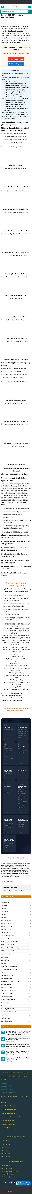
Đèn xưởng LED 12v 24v (7, 1009)
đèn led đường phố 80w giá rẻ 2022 (14, 91)
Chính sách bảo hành (8, 1168)
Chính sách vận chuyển (8, 1177)
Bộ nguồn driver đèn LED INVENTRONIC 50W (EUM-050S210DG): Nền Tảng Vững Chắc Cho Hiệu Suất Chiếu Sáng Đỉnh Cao (18, 1033)
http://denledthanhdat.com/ (9, 1109)
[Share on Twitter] (14, 858)
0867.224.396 (6, 1147)
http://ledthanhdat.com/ (8, 1113)
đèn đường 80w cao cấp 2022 (13, 93)
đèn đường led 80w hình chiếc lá (13, 100)
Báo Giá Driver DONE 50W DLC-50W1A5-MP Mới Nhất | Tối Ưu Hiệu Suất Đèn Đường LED (18, 1045)
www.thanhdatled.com (14, 693)
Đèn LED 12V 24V (6, 932)
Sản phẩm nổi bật (9, 118)
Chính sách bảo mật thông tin (10, 1171)
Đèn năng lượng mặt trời (9, 1092)
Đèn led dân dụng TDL (7, 939)
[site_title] (16, 1192)
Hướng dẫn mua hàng (8, 1174)
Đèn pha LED (5, 1083)
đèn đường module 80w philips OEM (14, 102)
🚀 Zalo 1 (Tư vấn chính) (16, 59)
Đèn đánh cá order (6, 920)
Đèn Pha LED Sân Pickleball (8, 990)
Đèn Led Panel (5, 960)
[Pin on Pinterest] (20, 858)
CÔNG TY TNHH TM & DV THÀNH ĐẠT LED (14, 116)
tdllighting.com (6, 700)
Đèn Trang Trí (4, 1003)
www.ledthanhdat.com (9, 698)
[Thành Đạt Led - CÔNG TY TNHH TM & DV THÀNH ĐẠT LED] (16, 7)
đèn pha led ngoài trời (13, 490)
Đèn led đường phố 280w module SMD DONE (20, 870)
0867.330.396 (6, 1144)
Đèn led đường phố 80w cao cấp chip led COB (15, 98)
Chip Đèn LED (5, 902)
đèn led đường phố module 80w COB (15, 104)
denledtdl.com (21, 698)
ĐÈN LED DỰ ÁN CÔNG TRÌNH (9, 942)
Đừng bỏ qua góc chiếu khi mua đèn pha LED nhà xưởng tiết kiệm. (18, 1058)
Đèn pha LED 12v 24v (7, 975)
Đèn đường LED (6, 1086)
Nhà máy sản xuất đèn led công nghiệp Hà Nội (15, 112)
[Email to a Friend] (17, 858)
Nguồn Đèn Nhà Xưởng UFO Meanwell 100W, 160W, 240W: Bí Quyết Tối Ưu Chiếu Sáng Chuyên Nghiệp (18, 1053)
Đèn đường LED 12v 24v (8, 923)
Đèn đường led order (6, 926)
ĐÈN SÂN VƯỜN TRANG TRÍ (9, 1000)
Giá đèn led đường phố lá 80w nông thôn (10, 876)
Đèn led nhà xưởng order (7, 954)
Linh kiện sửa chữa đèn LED (8, 1012)
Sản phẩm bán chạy (6, 1021)
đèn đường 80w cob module (12, 106)
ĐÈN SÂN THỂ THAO (7, 993)
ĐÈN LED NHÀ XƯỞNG (7, 951)
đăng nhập (11, 890)
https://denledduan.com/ (8, 1124)
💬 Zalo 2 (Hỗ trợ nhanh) (16, 64)
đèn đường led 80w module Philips (14, 89)
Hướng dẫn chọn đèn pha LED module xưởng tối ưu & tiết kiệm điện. (18, 1038)
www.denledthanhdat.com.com (11, 695)
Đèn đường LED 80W (11, 81)
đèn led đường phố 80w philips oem (14, 95)
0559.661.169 (6, 1153)
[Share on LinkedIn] (23, 858)
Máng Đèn (4, 1015)
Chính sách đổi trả (7, 1165)
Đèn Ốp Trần (4, 972)
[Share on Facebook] (11, 858)
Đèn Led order (5, 957)
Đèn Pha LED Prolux (6, 987)
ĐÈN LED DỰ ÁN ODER (7, 945)
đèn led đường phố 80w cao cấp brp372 (15, 83)
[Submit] (29, 11)
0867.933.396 (6, 1150)
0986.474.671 (6, 1141)
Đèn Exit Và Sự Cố (6, 929)
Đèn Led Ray (4, 963)
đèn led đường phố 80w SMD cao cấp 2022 (16, 87)
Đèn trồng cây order (6, 1006)
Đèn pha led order (6, 984)
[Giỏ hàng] (29, 7)
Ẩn (20, 70)
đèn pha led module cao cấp (11, 495)
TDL (26, 1192)
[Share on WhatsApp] (9, 858)
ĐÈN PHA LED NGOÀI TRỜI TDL (10, 981)
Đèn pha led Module (6, 978)
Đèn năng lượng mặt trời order (9, 969)
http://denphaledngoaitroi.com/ (10, 1117)
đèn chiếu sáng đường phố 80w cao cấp (15, 97)
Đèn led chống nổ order (7, 936)
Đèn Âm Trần (4, 911)
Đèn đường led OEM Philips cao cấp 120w (16, 114)
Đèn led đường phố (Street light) (10, 948)
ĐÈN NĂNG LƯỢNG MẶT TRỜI (9, 966)
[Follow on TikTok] (14, 1182)
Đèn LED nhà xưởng (7, 1089)
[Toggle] (30, 942)
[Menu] (2, 7)
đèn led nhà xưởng (9, 493)
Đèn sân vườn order (6, 996)
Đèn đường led (15, 863)
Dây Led (3, 908)
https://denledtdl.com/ (8, 1120)
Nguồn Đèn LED (5, 1018)
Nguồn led (10, 502)
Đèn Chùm (4, 917)
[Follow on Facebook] (11, 1182)
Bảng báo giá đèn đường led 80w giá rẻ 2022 (14, 474)
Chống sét (4, 905)
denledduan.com (18, 700)
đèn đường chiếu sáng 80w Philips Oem (15, 85)
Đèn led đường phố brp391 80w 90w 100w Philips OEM (17, 875)
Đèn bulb (3, 914)
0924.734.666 (6, 1156)
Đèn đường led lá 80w (8, 866)
